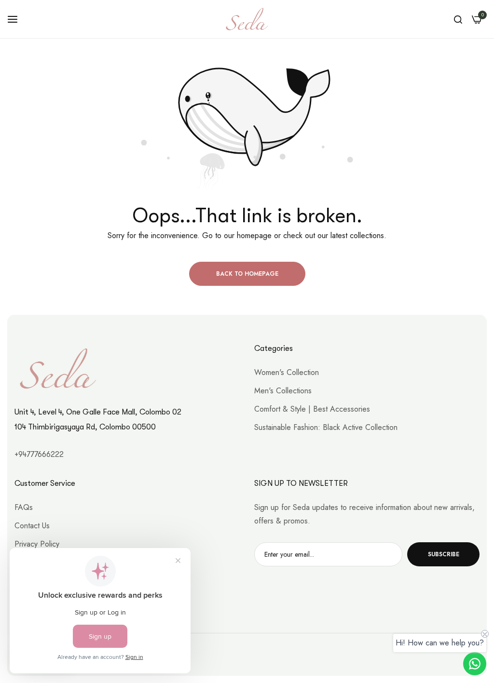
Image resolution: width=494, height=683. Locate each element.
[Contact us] (474, 663)
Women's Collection (286, 372)
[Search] (458, 19)
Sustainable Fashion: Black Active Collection (326, 427)
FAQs (23, 507)
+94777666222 (39, 454)
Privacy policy (36, 543)
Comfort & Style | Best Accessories (312, 409)
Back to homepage (247, 273)
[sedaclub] (247, 19)
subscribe (443, 554)
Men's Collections (283, 390)
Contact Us (32, 525)
